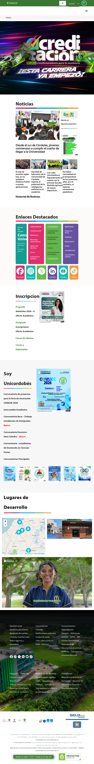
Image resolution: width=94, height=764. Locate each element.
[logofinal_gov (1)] (12, 2)
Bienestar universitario (35, 240)
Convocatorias (42, 626)
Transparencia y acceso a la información (64, 748)
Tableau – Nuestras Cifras (20, 684)
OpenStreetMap (39, 553)
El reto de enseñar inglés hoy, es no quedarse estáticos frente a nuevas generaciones (23, 179)
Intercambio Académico (15, 409)
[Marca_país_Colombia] (40, 720)
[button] (18, 532)
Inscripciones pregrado (52, 232)
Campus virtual (16, 677)
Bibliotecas (75, 633)
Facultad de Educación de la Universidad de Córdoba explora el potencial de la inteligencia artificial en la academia (38, 161)
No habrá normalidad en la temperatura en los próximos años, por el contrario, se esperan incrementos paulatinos (69, 161)
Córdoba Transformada (19, 637)
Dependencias (67, 629)
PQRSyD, (81, 748)
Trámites (39, 629)
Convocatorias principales (53, 253)
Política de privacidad (44, 748)
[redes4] (23, 656)
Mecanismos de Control (71, 677)
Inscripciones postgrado (52, 238)
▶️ (77, 725)
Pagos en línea (68, 232)
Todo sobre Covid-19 (44, 640)
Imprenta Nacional (69, 655)
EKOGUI (45, 644)
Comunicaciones (68, 626)
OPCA (72, 637)
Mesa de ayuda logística (46, 677)
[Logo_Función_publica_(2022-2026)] (20, 720)
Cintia (32, 252)
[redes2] (15, 656)
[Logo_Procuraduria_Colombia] (14, 719)
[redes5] (27, 656)
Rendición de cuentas (19, 633)
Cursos (50, 248)
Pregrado (14, 673)
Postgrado (24, 673)
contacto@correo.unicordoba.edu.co (47, 740)
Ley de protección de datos (28, 748)
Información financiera (71, 684)
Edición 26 (65, 120)
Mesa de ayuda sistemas (46, 673)
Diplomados (52, 243)
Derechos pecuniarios (19, 629)
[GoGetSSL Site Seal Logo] (70, 756)
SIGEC (38, 681)
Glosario (65, 633)
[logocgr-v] (9, 719)
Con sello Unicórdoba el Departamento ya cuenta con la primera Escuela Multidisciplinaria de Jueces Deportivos (54, 162)
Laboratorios (76, 651)
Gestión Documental (70, 640)
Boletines (65, 651)
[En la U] (69, 111)
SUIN (38, 644)
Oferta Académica (25, 315)
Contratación (52, 258)
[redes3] (19, 656)
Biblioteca (34, 235)
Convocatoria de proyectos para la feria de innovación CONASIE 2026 (17, 398)
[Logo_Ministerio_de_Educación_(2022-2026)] (4, 719)
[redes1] (11, 656)
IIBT (78, 637)
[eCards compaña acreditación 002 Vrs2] (69, 135)
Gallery (41, 125)
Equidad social (16, 626)
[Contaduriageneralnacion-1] (25, 719)
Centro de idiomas (34, 247)
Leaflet (29, 553)
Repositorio (14, 681)
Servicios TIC (78, 681)
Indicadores (49, 684)
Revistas (64, 637)
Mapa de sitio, (14, 748)
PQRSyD (39, 684)
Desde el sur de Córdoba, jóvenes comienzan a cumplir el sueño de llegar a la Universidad (34, 125)
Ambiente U (15, 648)
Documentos (47, 681)
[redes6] (31, 656)
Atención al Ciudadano (19, 692)
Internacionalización (69, 688)
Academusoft (35, 231)
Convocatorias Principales (16, 459)
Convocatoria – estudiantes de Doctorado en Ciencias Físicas (17, 448)
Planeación (66, 681)
